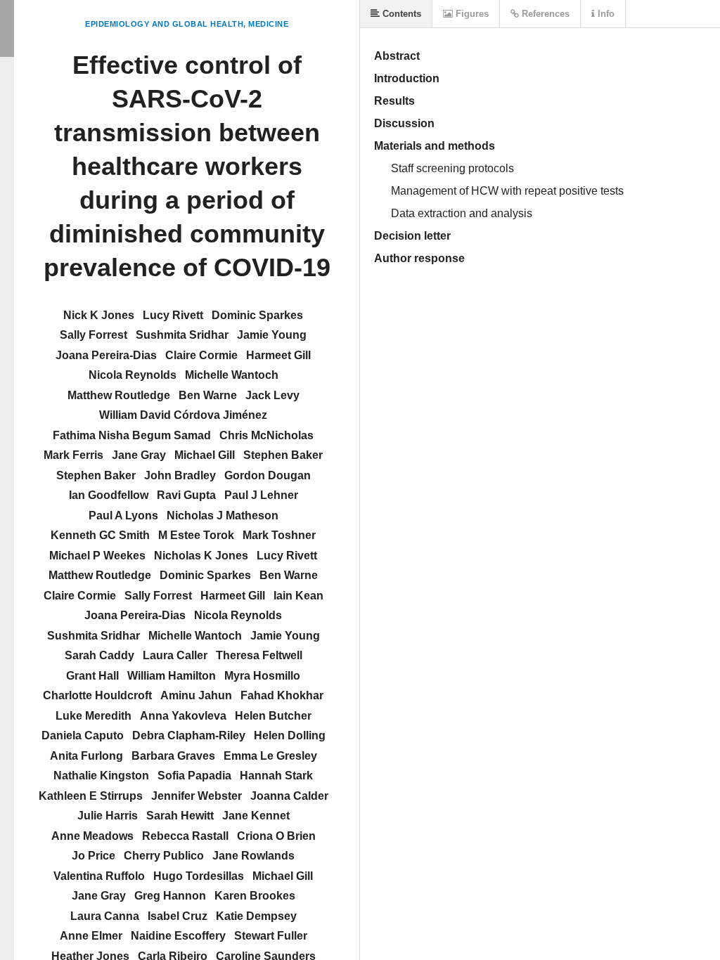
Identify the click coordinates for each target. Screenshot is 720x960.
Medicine (268, 24)
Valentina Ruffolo (99, 876)
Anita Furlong (86, 756)
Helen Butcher (273, 716)
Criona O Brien (276, 836)
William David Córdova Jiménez (183, 415)
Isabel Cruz (177, 916)
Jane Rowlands (253, 856)
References (544, 13)
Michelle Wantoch (231, 375)
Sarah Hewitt (180, 816)
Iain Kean (298, 596)
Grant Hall (92, 676)
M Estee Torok (196, 535)
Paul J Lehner (261, 495)
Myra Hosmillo (262, 676)
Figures (471, 13)
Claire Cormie (201, 355)
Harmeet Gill (278, 355)
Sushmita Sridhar (182, 335)
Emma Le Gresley (270, 756)
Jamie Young (272, 335)
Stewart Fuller (270, 936)
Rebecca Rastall (185, 836)
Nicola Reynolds (132, 375)
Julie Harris (107, 816)
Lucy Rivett (173, 315)
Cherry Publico (164, 856)
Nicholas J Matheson (222, 515)
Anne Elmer (91, 936)
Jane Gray (139, 455)
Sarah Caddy (99, 655)
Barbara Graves (173, 756)
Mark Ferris (73, 455)
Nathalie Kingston (101, 775)
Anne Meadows (92, 836)
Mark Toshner (279, 535)
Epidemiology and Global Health (164, 24)
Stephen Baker (283, 455)
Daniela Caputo (82, 735)
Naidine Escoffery (178, 936)
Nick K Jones (98, 315)
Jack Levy (272, 395)
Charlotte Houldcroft (97, 695)
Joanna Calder (289, 796)
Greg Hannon (170, 896)
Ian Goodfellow (108, 495)
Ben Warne (208, 395)
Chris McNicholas (266, 435)
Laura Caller (175, 655)
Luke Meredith (93, 716)
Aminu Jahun (196, 695)
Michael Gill (204, 455)
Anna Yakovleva (183, 716)
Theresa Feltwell (259, 655)
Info (605, 13)
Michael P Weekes (97, 556)
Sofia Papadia (194, 775)
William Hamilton (171, 676)
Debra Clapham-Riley (188, 735)
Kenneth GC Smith (100, 535)
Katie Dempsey (256, 916)
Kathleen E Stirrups (91, 796)
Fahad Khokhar (281, 695)
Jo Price (93, 856)
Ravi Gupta (186, 495)
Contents (400, 13)
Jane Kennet (256, 816)
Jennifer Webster (196, 796)
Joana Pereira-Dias (106, 355)
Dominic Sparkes (257, 315)
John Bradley (180, 475)
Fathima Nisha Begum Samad (132, 435)
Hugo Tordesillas (198, 876)
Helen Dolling (290, 735)
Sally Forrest (93, 335)
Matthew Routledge (119, 395)
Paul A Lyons (123, 515)
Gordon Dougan (267, 475)
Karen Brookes (254, 896)
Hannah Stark (276, 775)
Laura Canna (104, 916)
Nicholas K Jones (201, 556)
